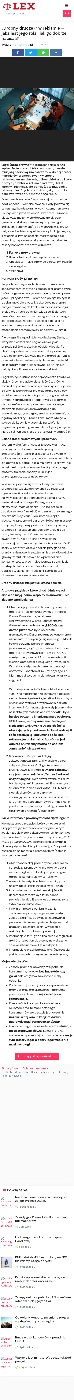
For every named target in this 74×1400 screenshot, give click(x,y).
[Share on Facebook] (18, 52)
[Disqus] (37, 1130)
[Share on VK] (56, 52)
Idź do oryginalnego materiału (35, 1056)
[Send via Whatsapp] (43, 52)
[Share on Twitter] (31, 52)
